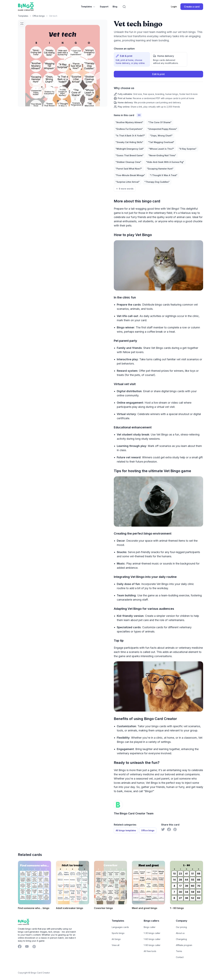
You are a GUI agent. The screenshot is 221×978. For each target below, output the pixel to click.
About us (180, 933)
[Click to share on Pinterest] (175, 829)
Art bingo (116, 939)
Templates (86, 6)
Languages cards (120, 927)
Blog (115, 6)
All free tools (150, 951)
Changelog (181, 939)
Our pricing (181, 927)
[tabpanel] (158, 89)
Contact (180, 957)
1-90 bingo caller (152, 945)
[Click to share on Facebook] (169, 829)
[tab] (132, 59)
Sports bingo (118, 933)
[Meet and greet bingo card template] (148, 882)
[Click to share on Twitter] (163, 829)
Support (104, 6)
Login (174, 6)
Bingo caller (149, 927)
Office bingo (38, 16)
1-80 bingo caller (152, 939)
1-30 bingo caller (152, 933)
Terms (179, 951)
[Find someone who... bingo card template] (34, 882)
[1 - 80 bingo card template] (186, 882)
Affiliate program (184, 945)
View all (115, 945)
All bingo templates (126, 830)
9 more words (126, 188)
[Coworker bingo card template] (110, 882)
